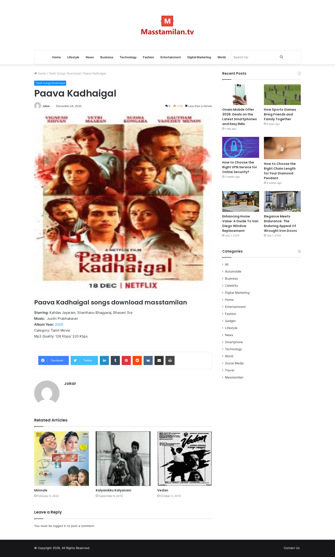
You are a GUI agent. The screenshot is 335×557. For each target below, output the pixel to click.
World (221, 57)
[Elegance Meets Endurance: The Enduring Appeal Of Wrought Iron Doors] (282, 201)
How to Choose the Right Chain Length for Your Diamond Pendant (280, 170)
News (90, 57)
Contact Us (292, 548)
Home (56, 57)
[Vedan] (184, 458)
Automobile (233, 271)
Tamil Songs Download (65, 73)
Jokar (46, 106)
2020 (59, 324)
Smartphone (234, 342)
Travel (229, 370)
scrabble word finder (95, 548)
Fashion (148, 57)
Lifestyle (73, 57)
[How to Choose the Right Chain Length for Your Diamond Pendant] (282, 148)
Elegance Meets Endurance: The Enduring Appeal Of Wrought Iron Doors (280, 223)
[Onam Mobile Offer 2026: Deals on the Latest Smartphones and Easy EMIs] (240, 94)
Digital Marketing (199, 57)
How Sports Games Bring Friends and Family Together (280, 114)
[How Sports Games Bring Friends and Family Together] (282, 94)
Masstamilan (234, 377)
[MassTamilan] (167, 25)
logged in (59, 526)
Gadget (230, 321)
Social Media (234, 363)
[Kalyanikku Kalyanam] (123, 458)
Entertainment (170, 57)
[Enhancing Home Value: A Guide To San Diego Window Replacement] (240, 201)
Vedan (162, 490)
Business (106, 57)
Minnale (40, 490)
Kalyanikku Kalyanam (113, 490)
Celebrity (231, 285)
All (226, 264)
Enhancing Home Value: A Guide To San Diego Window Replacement (240, 223)
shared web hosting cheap (104, 548)
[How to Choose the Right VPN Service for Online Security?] (240, 147)
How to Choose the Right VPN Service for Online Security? (239, 167)
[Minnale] (61, 458)
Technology (128, 57)
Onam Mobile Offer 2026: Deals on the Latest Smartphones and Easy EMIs (239, 116)
